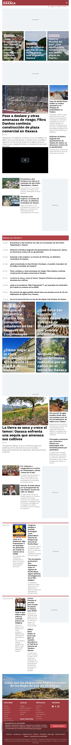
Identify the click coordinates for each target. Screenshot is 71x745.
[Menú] (67, 3)
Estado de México (25, 708)
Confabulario (40, 712)
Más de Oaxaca (9, 35)
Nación (6, 716)
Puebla (22, 714)
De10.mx (38, 716)
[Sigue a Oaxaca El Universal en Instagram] (58, 706)
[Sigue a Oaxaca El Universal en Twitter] (56, 706)
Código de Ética (27, 734)
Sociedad (7, 710)
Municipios (7, 712)
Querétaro (23, 712)
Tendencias (7, 718)
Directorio (9, 734)
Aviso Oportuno (40, 714)
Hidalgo (22, 706)
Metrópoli (7, 708)
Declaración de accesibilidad (38, 736)
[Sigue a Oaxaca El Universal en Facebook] (53, 706)
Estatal (6, 706)
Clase (37, 708)
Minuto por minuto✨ (13, 238)
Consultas (39, 718)
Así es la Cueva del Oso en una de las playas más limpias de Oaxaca (35, 52)
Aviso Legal (51, 734)
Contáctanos (17, 734)
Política (6, 714)
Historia (26, 736)
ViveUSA (38, 710)
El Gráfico (39, 706)
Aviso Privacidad (60, 734)
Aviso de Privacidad (35, 728)
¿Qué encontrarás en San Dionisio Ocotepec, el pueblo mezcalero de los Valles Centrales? (12, 48)
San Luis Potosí (24, 710)
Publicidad (43, 734)
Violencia (35, 734)
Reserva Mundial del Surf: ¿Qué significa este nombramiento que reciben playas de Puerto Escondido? (57, 50)
